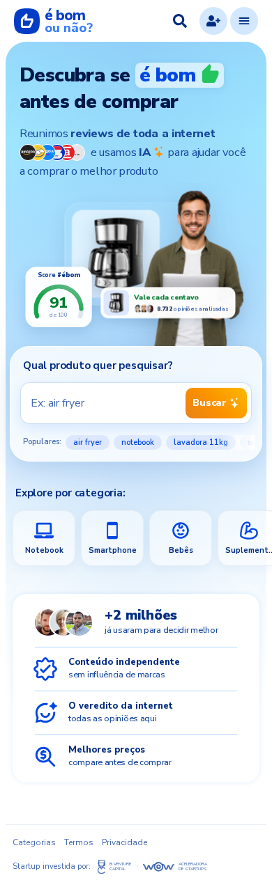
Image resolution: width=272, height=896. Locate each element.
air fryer (87, 442)
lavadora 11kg (201, 442)
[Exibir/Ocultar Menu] (244, 21)
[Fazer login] (213, 21)
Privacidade (124, 842)
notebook (137, 442)
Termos (78, 842)
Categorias (34, 842)
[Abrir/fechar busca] (180, 21)
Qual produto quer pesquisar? (97, 365)
